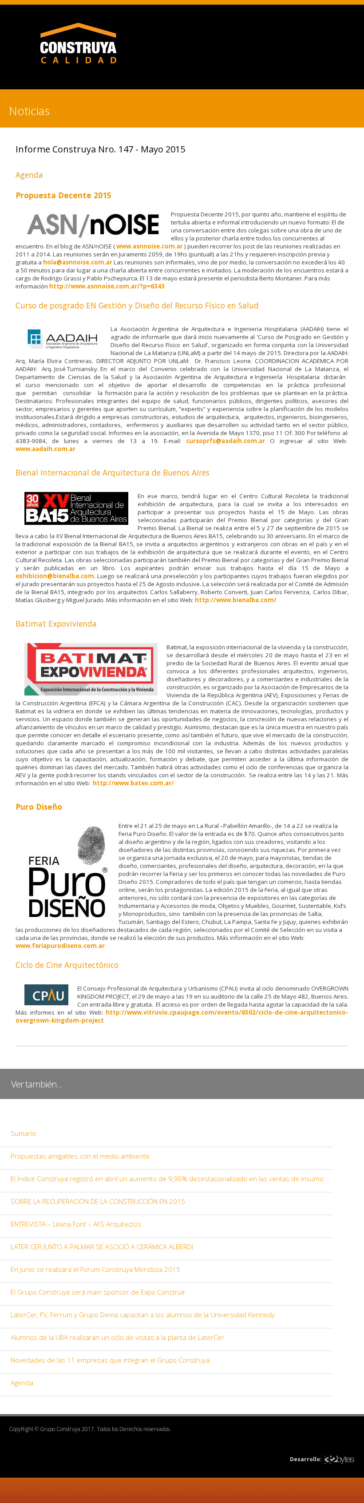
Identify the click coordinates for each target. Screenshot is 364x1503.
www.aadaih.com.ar (45, 449)
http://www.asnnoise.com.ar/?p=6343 (107, 286)
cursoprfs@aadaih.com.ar (225, 441)
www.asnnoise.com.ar (149, 246)
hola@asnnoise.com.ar (77, 262)
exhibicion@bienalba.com (55, 576)
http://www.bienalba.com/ (236, 600)
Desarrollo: (306, 1459)
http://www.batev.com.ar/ (133, 783)
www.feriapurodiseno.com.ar (60, 946)
